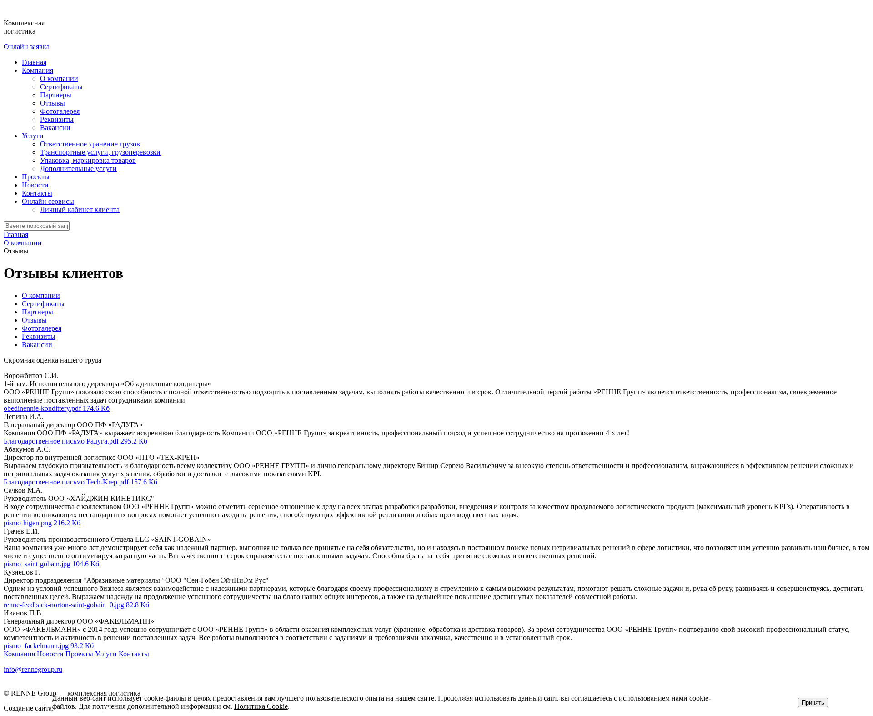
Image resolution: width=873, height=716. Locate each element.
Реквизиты (57, 119)
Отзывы (52, 103)
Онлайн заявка (27, 46)
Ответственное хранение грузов (90, 144)
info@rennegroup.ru (33, 669)
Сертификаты (61, 87)
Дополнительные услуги (78, 168)
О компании (59, 78)
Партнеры (55, 95)
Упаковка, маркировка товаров (88, 160)
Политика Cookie (261, 706)
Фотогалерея (60, 111)
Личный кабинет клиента (80, 209)
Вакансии (55, 127)
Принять (813, 702)
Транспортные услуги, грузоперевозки (100, 152)
